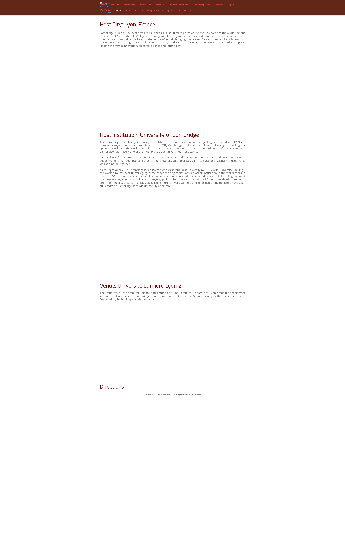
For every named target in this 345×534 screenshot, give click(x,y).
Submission (114, 5)
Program (230, 5)
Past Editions (185, 11)
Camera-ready (129, 5)
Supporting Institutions (153, 11)
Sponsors (171, 11)
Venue (118, 11)
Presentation (106, 11)
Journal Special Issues (180, 5)
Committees (161, 5)
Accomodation (131, 11)
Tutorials (218, 5)
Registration (145, 5)
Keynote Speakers (202, 5)
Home (102, 5)
